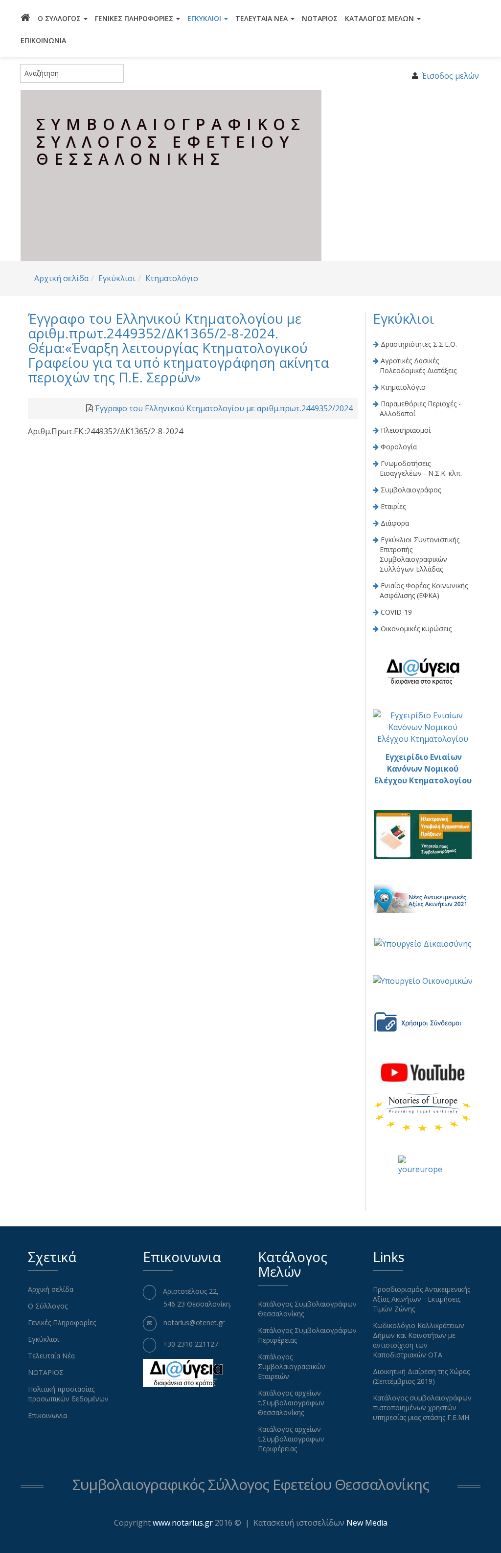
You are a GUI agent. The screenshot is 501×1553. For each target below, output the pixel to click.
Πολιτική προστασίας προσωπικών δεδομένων (68, 1393)
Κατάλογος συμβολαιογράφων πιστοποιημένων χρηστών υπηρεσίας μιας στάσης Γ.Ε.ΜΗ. (422, 1407)
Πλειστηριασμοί (406, 430)
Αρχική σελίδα (61, 278)
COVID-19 (396, 612)
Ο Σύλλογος (60, 18)
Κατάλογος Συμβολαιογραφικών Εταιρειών (291, 1366)
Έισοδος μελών (450, 75)
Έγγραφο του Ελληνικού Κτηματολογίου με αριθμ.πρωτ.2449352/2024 (224, 408)
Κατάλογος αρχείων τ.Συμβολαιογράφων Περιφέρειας (291, 1438)
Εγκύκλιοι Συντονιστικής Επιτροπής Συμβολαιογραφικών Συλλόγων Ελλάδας (419, 554)
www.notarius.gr (183, 1522)
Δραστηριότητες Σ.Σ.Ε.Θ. (419, 344)
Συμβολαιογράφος (411, 489)
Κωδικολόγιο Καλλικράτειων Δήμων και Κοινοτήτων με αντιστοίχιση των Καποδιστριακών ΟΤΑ (418, 1340)
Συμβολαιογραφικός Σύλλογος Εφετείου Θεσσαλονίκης (250, 1484)
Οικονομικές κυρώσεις (416, 628)
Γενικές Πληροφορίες (135, 18)
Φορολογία (399, 446)
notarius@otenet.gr (194, 1322)
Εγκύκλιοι (205, 18)
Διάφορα (395, 523)
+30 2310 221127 (190, 1344)
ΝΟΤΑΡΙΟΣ (320, 18)
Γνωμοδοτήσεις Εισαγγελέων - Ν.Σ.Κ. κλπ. (421, 468)
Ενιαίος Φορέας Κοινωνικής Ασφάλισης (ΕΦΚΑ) (424, 590)
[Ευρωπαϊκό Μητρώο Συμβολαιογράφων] (423, 1111)
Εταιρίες (393, 506)
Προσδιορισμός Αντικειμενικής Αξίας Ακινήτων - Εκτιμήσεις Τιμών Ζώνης (421, 1299)
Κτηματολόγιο (171, 278)
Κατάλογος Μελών (380, 18)
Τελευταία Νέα (262, 18)
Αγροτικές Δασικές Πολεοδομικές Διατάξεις (418, 365)
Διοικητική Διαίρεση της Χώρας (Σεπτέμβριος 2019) (421, 1376)
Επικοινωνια (43, 40)
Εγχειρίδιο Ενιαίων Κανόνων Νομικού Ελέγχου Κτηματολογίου (423, 769)
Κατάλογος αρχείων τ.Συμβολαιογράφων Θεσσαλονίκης (291, 1402)
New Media (366, 1522)
